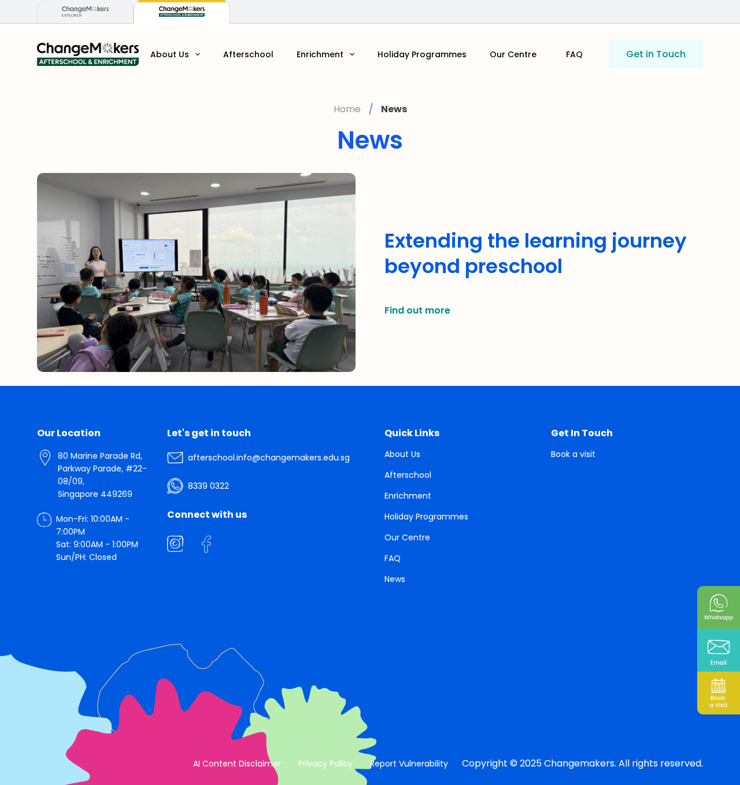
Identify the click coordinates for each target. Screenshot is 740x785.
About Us (169, 54)
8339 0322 (208, 486)
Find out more (417, 310)
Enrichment (320, 54)
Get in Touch (656, 54)
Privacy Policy (325, 763)
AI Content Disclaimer (237, 763)
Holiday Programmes (422, 54)
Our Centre (513, 54)
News (394, 579)
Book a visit (573, 454)
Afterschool (248, 54)
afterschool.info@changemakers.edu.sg (269, 457)
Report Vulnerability (409, 763)
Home (347, 109)
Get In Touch (582, 433)
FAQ (574, 54)
